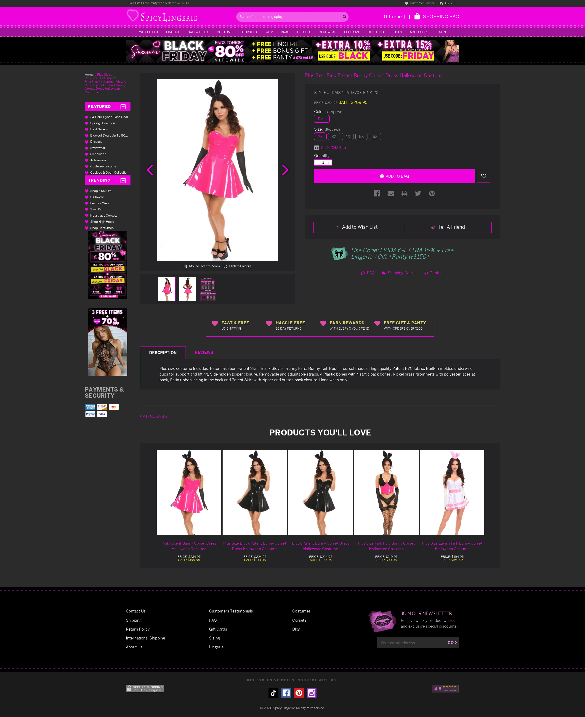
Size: (327, 129)
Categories (152, 416)
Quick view (189, 492)
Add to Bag (397, 176)
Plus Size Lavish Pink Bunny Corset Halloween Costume (452, 546)
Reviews (204, 352)
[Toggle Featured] (123, 106)
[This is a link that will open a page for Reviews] (445, 689)
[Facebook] (377, 193)
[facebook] (286, 693)
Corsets (249, 32)
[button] (107, 265)
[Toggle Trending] (123, 180)
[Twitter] (418, 193)
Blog (296, 629)
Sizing (214, 638)
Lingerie (173, 32)
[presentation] (149, 170)
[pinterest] (299, 693)
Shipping (134, 620)
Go (451, 642)
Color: (328, 112)
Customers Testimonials (231, 611)
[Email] (391, 193)
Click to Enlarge (239, 266)
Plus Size (352, 32)
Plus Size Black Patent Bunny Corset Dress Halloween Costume (254, 546)
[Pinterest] (432, 193)
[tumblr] (273, 693)
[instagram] (311, 693)
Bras (285, 32)
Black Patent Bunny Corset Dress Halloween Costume (320, 546)
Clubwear (327, 32)
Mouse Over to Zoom (204, 266)
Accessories (420, 32)
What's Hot (149, 32)
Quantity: (322, 156)
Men (442, 32)
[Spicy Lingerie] (180, 16)
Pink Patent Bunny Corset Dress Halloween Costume (189, 546)
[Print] (404, 193)
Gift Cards (218, 629)
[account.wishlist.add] (483, 176)
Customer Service (422, 3)
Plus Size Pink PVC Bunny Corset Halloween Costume (386, 546)
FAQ (370, 272)
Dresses (304, 32)
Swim (269, 32)
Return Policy (138, 629)
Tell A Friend (451, 227)
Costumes (225, 32)
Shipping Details (402, 272)
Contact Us (136, 611)
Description (163, 352)
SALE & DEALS (198, 32)
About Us (134, 646)
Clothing (376, 32)
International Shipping (145, 638)
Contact (436, 272)
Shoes (396, 32)
